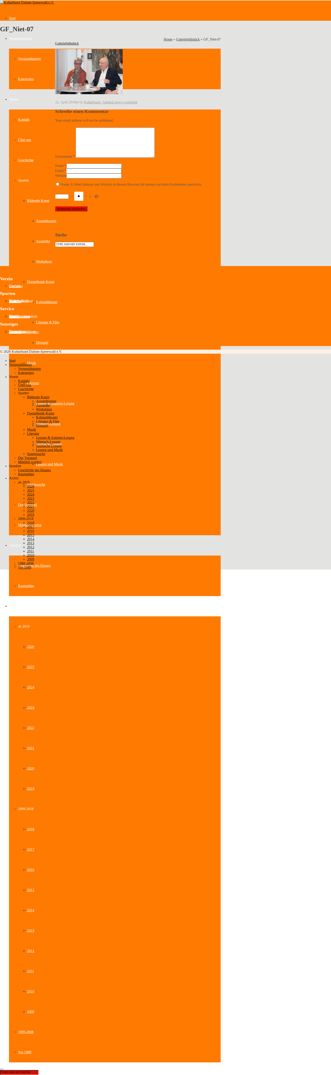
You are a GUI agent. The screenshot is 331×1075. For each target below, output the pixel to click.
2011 (30, 971)
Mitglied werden (29, 462)
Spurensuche (36, 484)
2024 (30, 687)
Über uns (24, 140)
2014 (30, 910)
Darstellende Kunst (40, 282)
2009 (30, 1012)
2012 (30, 951)
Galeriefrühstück (188, 39)
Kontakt (23, 119)
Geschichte (26, 160)
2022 (30, 728)
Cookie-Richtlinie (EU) (24, 332)
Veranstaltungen (20, 38)
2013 (30, 930)
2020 (30, 768)
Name (59, 166)
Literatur (33, 383)
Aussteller (43, 241)
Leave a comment (124, 102)
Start (12, 18)
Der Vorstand (27, 458)
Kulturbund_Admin (98, 102)
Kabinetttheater (47, 302)
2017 (30, 849)
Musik (31, 429)
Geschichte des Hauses (34, 565)
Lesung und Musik (49, 464)
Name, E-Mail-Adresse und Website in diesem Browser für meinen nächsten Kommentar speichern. (131, 184)
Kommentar (65, 156)
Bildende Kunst (38, 201)
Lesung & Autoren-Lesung (55, 403)
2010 (30, 991)
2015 (30, 890)
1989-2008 (26, 1032)
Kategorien (26, 79)
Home (168, 39)
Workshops (44, 261)
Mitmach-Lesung (48, 424)
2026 (30, 647)
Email (59, 171)
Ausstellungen (46, 221)
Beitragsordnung (19, 317)
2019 (30, 788)
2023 (30, 707)
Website (60, 176)
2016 (30, 870)
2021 (30, 748)
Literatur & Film (47, 322)
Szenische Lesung (49, 446)
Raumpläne (26, 586)
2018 (30, 829)
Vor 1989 (24, 1052)
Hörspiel (42, 342)
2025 (30, 667)
